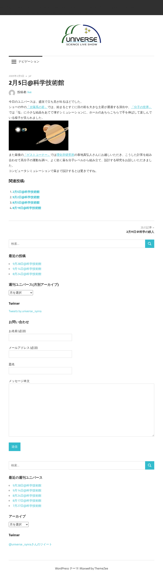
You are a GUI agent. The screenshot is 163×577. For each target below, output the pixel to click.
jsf (30, 76)
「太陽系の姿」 (37, 107)
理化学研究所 (65, 154)
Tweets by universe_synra (25, 311)
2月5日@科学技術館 (26, 191)
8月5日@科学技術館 (26, 202)
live (29, 92)
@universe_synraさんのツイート (30, 544)
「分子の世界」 (141, 107)
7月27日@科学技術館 (27, 506)
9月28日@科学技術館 (27, 264)
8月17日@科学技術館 (27, 500)
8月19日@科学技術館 (27, 208)
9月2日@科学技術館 (26, 197)
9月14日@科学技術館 (27, 269)
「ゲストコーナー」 (37, 154)
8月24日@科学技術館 (27, 274)
